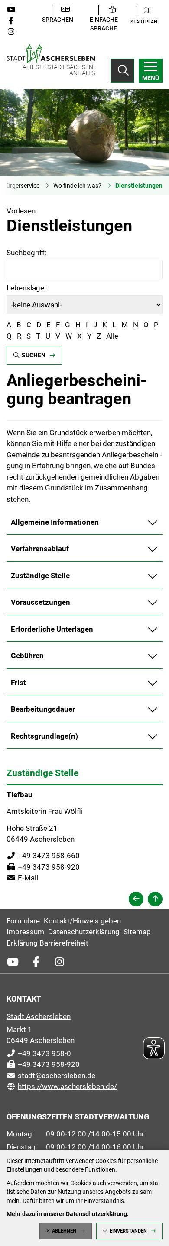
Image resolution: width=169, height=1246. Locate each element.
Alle (112, 336)
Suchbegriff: (26, 252)
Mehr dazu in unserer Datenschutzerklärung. (67, 1213)
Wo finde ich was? (77, 185)
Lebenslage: (26, 287)
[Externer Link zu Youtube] (14, 9)
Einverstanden (128, 1231)
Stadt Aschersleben (38, 1016)
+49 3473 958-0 (38, 1053)
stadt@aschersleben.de (50, 1075)
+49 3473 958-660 (43, 855)
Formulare (23, 920)
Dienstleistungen (138, 185)
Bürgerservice (21, 185)
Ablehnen (64, 1231)
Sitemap (137, 931)
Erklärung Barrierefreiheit (47, 943)
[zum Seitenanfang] (155, 899)
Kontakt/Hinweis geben (82, 920)
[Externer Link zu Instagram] (14, 31)
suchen (34, 355)
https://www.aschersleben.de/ (61, 1086)
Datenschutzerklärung (84, 931)
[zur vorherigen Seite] (136, 899)
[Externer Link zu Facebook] (14, 21)
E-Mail (22, 877)
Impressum (25, 931)
